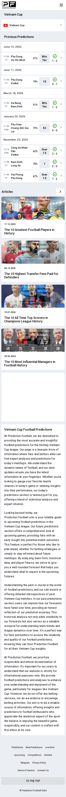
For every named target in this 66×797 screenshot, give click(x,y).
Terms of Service (26, 770)
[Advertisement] (33, 397)
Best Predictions (34, 747)
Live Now (50, 747)
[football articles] (60, 191)
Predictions (17, 747)
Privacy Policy (39, 762)
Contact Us (43, 770)
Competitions (34, 755)
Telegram (25, 762)
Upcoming (19, 755)
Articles (48, 755)
